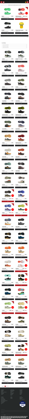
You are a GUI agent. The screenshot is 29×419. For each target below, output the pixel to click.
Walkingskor (2, 418)
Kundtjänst (27, 0)
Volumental (11, 394)
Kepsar (20, 416)
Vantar (3, 418)
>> (7, 386)
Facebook (11, 397)
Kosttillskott (25, 416)
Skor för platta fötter (3, 401)
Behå (5, 416)
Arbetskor (1, 416)
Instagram (11, 398)
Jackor (18, 416)
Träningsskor (21, 391)
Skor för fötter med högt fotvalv (4, 400)
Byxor (9, 416)
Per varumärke (2, 398)
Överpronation (2, 402)
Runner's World (21, 397)
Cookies (2, 394)
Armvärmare (4, 416)
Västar (5, 418)
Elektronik (21, 393)
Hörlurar (17, 416)
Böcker (7, 416)
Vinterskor (10, 418)
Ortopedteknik (11, 391)
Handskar (15, 416)
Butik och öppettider (12, 390)
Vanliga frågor (2, 393)
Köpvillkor (2, 391)
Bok (8, 416)
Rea (1, 403)
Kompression (22, 416)
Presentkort (2, 397)
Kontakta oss (2, 390)
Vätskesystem (7, 418)
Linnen (26, 416)
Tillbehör (21, 394)
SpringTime (21, 398)
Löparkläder (21, 390)
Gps (13, 416)
